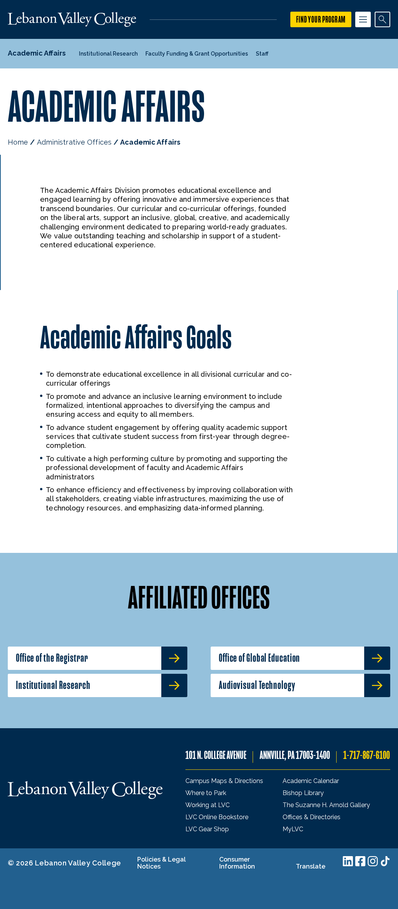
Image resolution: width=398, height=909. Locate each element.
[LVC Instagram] (373, 861)
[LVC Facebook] (360, 861)
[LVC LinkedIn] (348, 861)
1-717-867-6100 (366, 755)
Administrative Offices (74, 142)
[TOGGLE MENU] (363, 19)
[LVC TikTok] (385, 861)
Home (18, 142)
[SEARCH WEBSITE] (382, 19)
